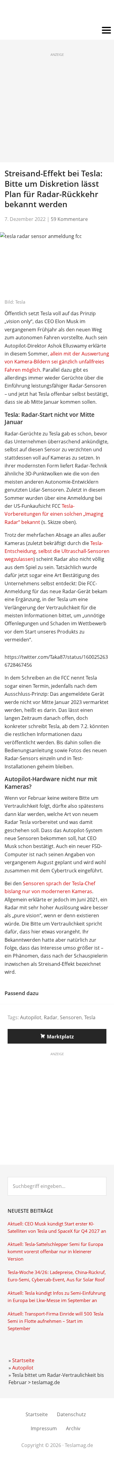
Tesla (89, 1017)
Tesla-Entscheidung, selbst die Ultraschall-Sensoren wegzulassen (57, 551)
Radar (50, 1017)
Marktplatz (60, 1036)
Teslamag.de (57, 13)
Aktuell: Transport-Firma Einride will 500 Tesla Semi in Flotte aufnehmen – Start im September (55, 1321)
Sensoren (71, 1017)
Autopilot (30, 1017)
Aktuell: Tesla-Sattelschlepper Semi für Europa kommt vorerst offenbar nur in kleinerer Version (55, 1251)
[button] (57, 30)
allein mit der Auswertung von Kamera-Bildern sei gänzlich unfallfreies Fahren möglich (57, 361)
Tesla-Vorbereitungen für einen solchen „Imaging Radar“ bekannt (54, 514)
